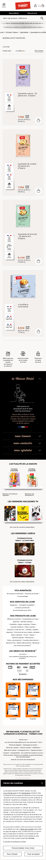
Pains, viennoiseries (14, 640)
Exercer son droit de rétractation (23, 759)
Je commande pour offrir (22, 610)
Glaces (32, 635)
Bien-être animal (10, 750)
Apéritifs (16, 622)
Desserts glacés (18, 637)
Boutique (36, 643)
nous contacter (23, 443)
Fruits (26, 635)
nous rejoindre (23, 450)
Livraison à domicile (22, 608)
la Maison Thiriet (23, 378)
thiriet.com (23, 740)
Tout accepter (33, 854)
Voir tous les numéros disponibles (22, 527)
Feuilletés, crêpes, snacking (20, 624)
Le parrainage (23, 596)
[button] (35, 5)
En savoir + (23, 674)
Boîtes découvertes (24, 643)
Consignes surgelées (26, 605)
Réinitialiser (39, 51)
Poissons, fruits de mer (15, 629)
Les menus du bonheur (23, 645)
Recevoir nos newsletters (29, 494)
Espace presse (36, 750)
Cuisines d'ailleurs (17, 627)
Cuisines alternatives (30, 640)
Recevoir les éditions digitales (10, 494)
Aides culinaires (16, 635)
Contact (6, 753)
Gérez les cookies (12, 747)
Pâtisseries (29, 637)
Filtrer (20, 51)
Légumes (9, 632)
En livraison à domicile (15, 594)
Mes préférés (14, 13)
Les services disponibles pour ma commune (21, 742)
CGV (39, 742)
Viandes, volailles (32, 629)
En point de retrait (31, 594)
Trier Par (7, 51)
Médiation (36, 747)
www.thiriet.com (9, 793)
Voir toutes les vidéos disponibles (22, 581)
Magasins (13, 605)
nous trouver (23, 436)
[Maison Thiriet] (23, 6)
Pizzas (33, 624)
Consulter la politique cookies (14, 841)
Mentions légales (15, 745)
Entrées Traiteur (12, 32)
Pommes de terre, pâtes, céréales (26, 632)
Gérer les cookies (26, 829)
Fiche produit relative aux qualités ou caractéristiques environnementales (23, 756)
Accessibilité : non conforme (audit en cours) (27, 753)
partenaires (25, 793)
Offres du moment (14, 619)
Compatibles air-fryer (30, 619)
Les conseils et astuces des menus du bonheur (22, 657)
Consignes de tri (24, 750)
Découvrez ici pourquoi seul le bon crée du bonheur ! (23, 408)
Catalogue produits (30, 745)
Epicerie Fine (10, 643)
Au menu (22, 654)
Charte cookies (25, 747)
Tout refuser (12, 854)
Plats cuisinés (30, 627)
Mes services (32, 13)
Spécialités (24, 32)
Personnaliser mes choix (23, 848)
